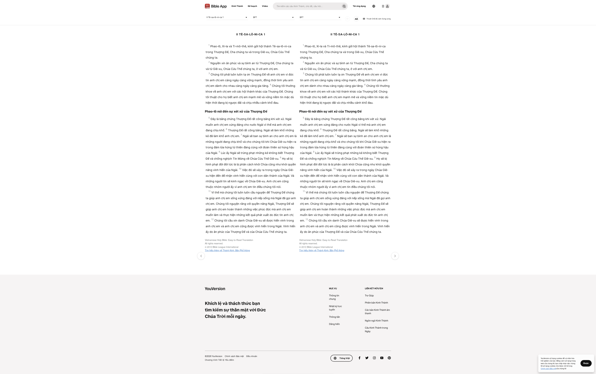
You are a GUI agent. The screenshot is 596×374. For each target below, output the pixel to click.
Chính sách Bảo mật (234, 356)
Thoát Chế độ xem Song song (378, 19)
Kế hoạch (252, 6)
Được (586, 363)
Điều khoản (251, 356)
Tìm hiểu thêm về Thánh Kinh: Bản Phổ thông (227, 250)
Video (265, 6)
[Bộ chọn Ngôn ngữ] (374, 6)
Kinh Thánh (237, 6)
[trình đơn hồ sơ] (385, 6)
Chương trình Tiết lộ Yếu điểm (219, 360)
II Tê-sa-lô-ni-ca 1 (215, 17)
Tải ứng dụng (359, 6)
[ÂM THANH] (347, 18)
